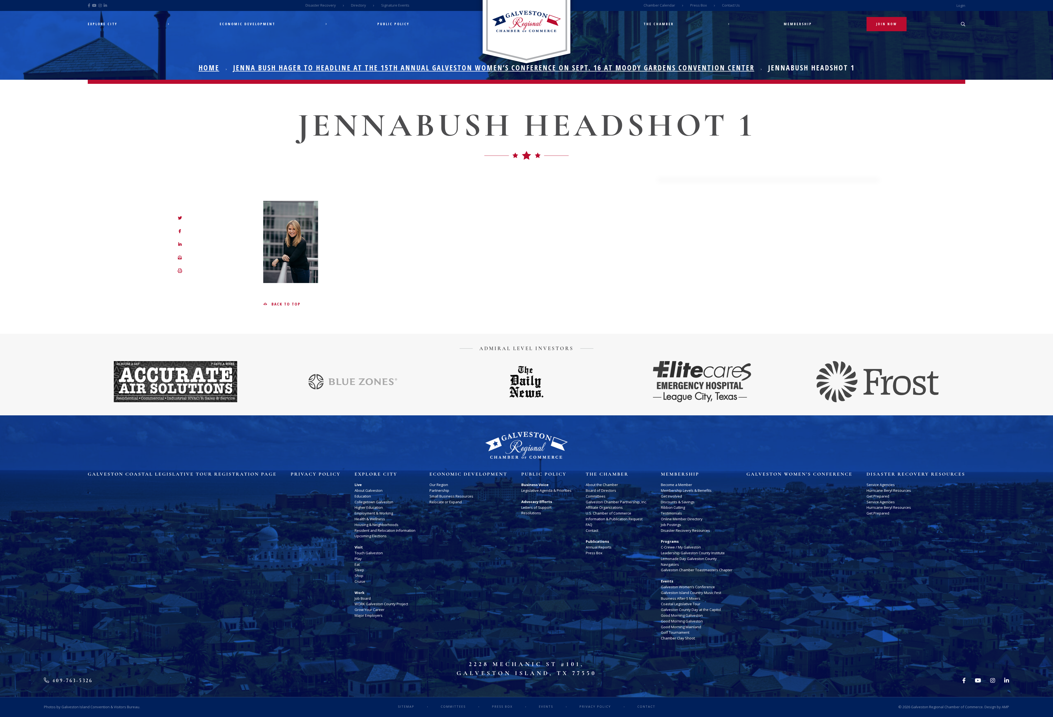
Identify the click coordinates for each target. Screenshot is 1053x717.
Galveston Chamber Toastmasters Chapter (696, 569)
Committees (595, 496)
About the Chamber (602, 484)
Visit (359, 547)
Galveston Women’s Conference (688, 586)
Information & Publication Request (614, 518)
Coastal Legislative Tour (680, 603)
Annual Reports (599, 547)
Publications (597, 541)
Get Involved (671, 496)
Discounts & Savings (678, 501)
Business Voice (534, 484)
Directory (358, 5)
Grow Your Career (369, 609)
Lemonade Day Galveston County (689, 558)
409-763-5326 (71, 680)
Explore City (102, 24)
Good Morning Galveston (682, 615)
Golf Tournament (675, 632)
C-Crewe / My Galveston (681, 547)
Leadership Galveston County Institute (693, 552)
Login (960, 5)
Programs (670, 541)
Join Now (886, 24)
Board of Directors (601, 490)
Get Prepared (878, 496)
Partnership (439, 490)
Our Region (438, 484)
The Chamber (659, 24)
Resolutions (531, 512)
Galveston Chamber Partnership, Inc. (616, 501)
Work (359, 592)
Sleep (359, 569)
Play (358, 558)
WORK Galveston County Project (381, 603)
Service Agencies (881, 484)
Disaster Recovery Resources (685, 530)
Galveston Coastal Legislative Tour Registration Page (182, 474)
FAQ (589, 524)
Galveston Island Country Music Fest (691, 592)
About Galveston (369, 490)
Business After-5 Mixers (680, 598)
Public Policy (393, 24)
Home (209, 68)
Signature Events (395, 5)
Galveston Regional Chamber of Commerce (947, 706)
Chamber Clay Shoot (678, 638)
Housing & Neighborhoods (376, 524)
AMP (1005, 706)
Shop (359, 575)
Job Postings (671, 524)
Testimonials (671, 513)
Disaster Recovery (320, 5)
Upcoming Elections (371, 535)
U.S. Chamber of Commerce (608, 513)
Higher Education (369, 507)
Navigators (670, 564)
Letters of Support (536, 507)
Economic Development (247, 24)
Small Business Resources (451, 496)
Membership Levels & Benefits (686, 490)
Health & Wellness (370, 518)
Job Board (363, 598)
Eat (357, 564)
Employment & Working (374, 513)
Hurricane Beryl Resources (889, 490)
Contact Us (731, 5)
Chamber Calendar (659, 5)
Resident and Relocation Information (385, 530)
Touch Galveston (369, 552)
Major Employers (369, 615)
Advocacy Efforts (536, 501)
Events (667, 581)
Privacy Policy (316, 474)
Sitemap (406, 706)
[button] (180, 271)
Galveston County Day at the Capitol (691, 609)
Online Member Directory (682, 518)
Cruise (360, 581)
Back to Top (285, 304)
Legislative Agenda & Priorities (546, 490)
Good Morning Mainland (681, 626)
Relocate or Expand (445, 501)
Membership (798, 24)
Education (363, 496)
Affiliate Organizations (604, 507)
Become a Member (676, 484)
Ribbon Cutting (673, 507)
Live (358, 484)
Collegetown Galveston (374, 501)
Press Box (698, 5)
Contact (592, 530)
